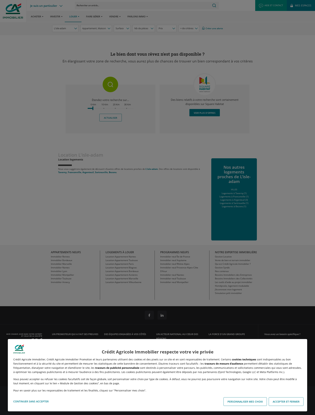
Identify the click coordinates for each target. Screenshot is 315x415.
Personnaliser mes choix (245, 401)
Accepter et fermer (286, 401)
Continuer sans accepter (31, 401)
